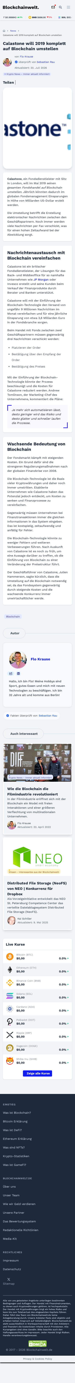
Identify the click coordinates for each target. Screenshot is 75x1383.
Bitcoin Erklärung (15, 1121)
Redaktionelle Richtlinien (20, 1230)
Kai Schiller (24, 918)
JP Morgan (41, 279)
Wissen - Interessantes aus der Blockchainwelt (34, 872)
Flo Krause (40, 659)
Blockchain (13, 616)
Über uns (9, 1186)
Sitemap (9, 1283)
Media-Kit (10, 1238)
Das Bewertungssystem (19, 1221)
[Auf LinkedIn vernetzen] (18, 673)
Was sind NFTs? (14, 1147)
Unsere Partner (13, 1212)
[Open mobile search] (60, 7)
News (13, 31)
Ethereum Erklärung (17, 1138)
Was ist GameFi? (14, 1165)
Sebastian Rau (48, 715)
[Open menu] (68, 7)
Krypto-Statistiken (16, 1156)
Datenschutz (12, 1269)
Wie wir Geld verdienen (19, 1204)
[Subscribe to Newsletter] (53, 7)
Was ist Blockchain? (17, 1112)
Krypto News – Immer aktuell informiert (28, 74)
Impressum (11, 1260)
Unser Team (11, 1195)
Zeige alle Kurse (38, 1073)
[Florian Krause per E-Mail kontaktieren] (10, 673)
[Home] (4, 31)
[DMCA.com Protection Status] (37, 1343)
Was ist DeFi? (12, 1130)
